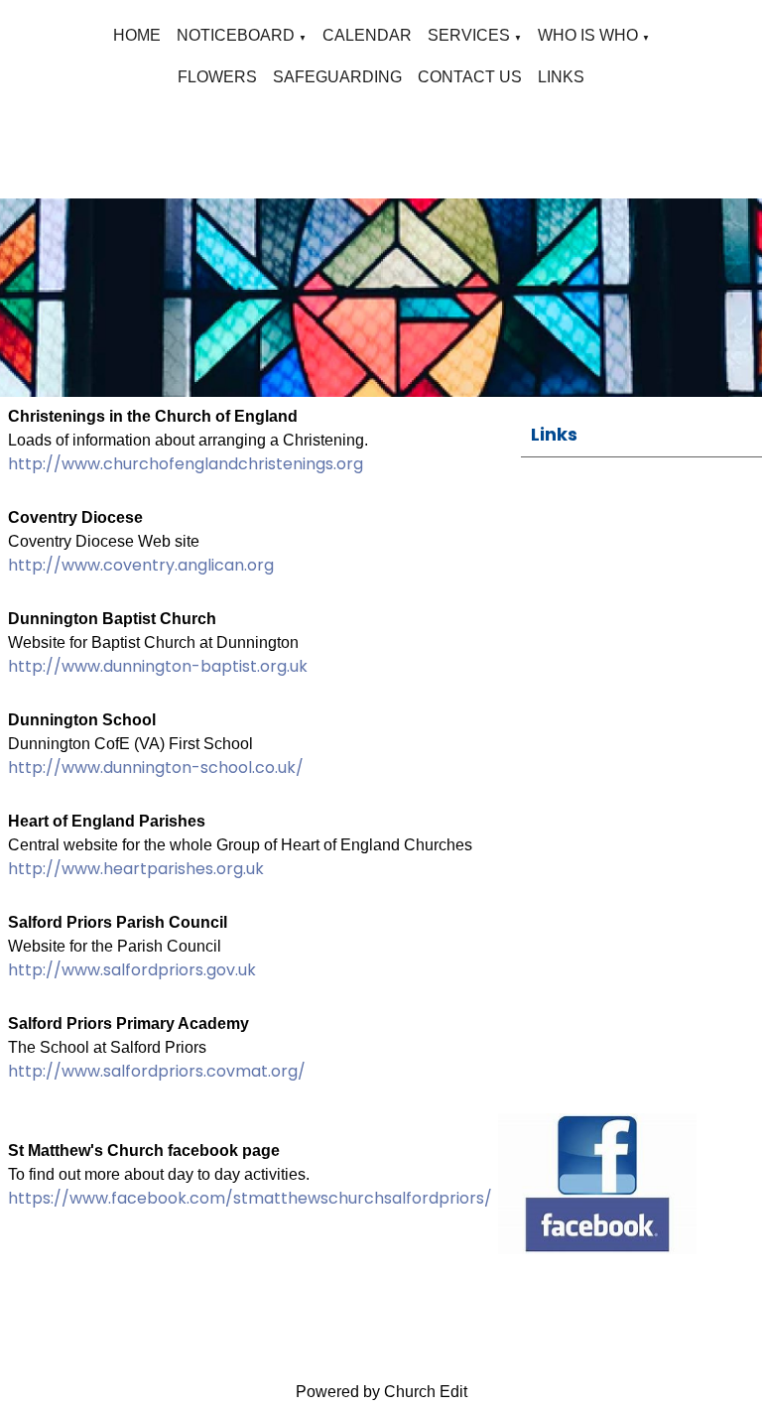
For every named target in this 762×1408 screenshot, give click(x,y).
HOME (137, 35)
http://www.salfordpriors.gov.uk (132, 970)
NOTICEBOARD (236, 35)
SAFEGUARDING (337, 76)
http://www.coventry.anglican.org (141, 565)
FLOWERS (217, 76)
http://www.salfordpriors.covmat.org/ (157, 1071)
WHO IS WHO (588, 35)
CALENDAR (367, 35)
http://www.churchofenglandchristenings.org (185, 463)
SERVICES (469, 35)
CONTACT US (470, 76)
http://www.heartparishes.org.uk (136, 868)
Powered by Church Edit (381, 1391)
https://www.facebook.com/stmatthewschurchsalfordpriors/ (250, 1198)
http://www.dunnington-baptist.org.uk (158, 666)
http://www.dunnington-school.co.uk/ (156, 767)
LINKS (561, 76)
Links (554, 434)
